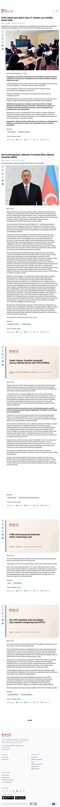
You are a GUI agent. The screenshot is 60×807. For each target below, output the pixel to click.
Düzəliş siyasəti (35, 766)
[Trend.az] (7, 11)
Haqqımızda (34, 757)
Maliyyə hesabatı (35, 768)
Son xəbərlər (5, 757)
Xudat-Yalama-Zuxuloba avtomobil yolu (29, 497)
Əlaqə (32, 761)
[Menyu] (57, 11)
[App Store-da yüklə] (8, 797)
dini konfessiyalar (26, 324)
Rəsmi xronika (5, 759)
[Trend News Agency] (6, 735)
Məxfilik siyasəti (5, 777)
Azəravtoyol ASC (12, 497)
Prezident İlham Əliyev (13, 324)
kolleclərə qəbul (17, 583)
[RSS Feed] (23, 791)
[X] (10, 791)
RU (56, 803)
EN (50, 803)
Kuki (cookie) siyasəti (7, 782)
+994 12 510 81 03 (6, 747)
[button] (2, 31)
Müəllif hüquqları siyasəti (8, 779)
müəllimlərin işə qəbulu (24, 132)
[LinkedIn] (20, 791)
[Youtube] (13, 791)
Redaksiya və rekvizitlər (36, 759)
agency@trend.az (6, 749)
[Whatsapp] (3, 791)
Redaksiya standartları (36, 764)
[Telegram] (17, 791)
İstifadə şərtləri (5, 775)
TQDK (9, 583)
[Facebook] (6, 791)
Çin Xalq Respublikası (26, 694)
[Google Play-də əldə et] (20, 797)
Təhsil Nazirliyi (11, 132)
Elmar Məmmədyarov (13, 694)
